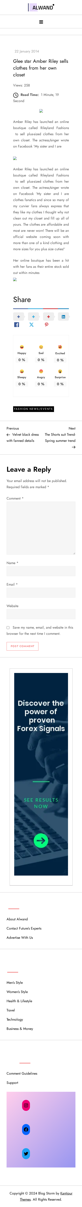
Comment (15, 498)
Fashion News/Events (33, 409)
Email (12, 584)
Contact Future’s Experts (24, 928)
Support (12, 1082)
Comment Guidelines (22, 1073)
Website (12, 605)
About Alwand (17, 919)
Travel (11, 1010)
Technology (15, 1019)
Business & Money (20, 1028)
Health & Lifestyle (19, 1001)
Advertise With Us (20, 937)
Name (12, 562)
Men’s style (15, 982)
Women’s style (17, 991)
